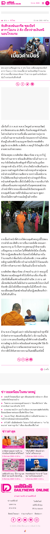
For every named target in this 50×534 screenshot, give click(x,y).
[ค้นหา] (47, 3)
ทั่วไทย (12, 20)
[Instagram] (36, 520)
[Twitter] (27, 359)
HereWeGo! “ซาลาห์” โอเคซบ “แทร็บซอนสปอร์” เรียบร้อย (36, 476)
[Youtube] (25, 520)
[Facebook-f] (13, 520)
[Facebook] (23, 359)
